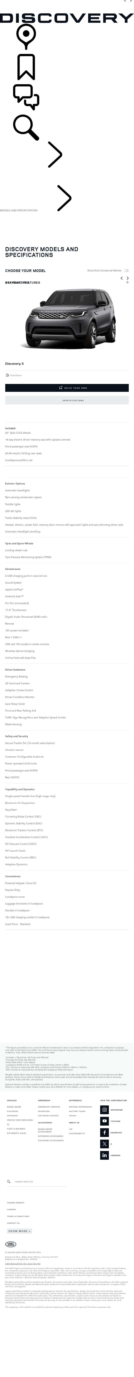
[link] (67, 39)
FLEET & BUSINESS (16, 1128)
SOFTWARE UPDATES (48, 1115)
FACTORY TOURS (77, 1111)
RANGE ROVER (14, 1106)
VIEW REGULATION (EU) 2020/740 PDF (23, 1263)
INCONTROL (44, 1111)
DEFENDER (12, 1115)
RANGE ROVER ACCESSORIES (45, 1130)
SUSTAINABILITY (77, 1133)
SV (8, 1124)
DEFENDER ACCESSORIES (50, 1136)
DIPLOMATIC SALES (16, 1133)
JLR (70, 1129)
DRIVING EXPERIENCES (80, 1106)
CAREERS (11, 1209)
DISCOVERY (12, 1111)
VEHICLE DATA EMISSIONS (20, 1119)
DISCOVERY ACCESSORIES (51, 1140)
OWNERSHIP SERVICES (49, 1106)
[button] (67, 1)
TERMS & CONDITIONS (18, 1216)
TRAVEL (72, 1115)
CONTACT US (13, 1223)
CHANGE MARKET (15, 1202)
